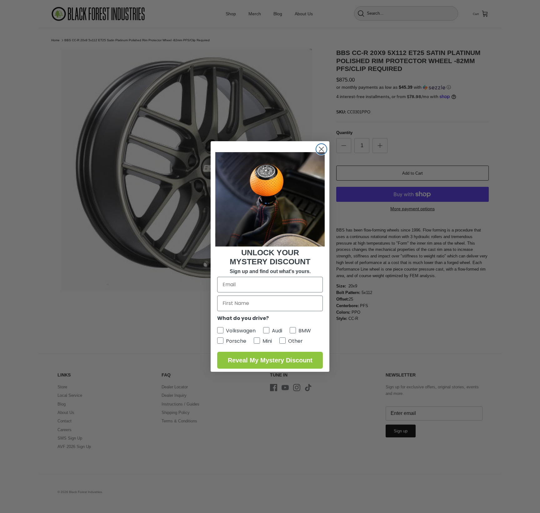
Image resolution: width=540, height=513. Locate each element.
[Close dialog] (321, 149)
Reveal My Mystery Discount (270, 360)
